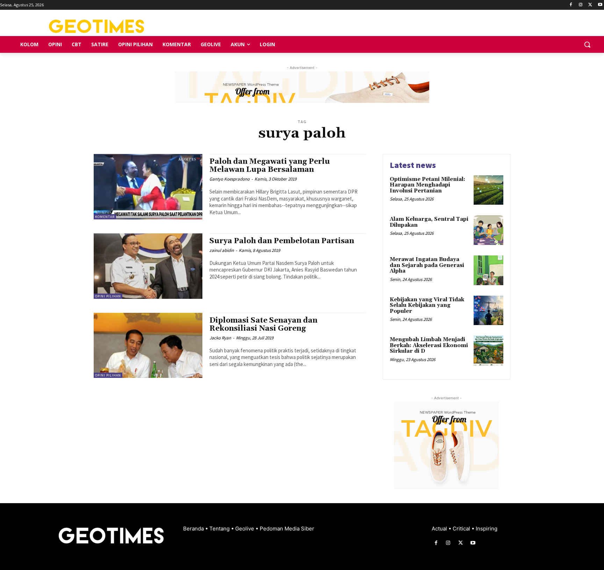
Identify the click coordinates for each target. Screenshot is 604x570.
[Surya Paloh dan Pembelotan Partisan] (148, 266)
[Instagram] (581, 5)
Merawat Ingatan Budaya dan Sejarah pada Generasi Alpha (427, 265)
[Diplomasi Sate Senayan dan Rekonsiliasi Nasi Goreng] (148, 345)
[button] (587, 44)
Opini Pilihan (108, 296)
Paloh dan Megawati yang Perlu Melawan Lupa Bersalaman (269, 165)
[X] (590, 5)
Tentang (220, 528)
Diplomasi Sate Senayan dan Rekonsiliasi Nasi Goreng (263, 324)
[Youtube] (600, 5)
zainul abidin (221, 250)
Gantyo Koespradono (229, 179)
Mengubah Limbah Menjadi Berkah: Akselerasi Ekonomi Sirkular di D (429, 345)
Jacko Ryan (220, 338)
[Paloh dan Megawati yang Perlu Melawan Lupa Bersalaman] (148, 186)
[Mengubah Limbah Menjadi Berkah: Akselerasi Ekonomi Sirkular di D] (488, 350)
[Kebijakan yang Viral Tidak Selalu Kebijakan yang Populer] (488, 310)
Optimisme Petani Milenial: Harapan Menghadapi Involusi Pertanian (427, 185)
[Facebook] (571, 5)
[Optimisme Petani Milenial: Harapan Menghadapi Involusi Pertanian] (488, 190)
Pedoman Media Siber (287, 528)
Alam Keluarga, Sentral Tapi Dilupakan (429, 222)
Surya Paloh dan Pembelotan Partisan (281, 241)
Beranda (194, 528)
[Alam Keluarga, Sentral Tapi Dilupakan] (488, 230)
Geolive (245, 528)
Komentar (105, 216)
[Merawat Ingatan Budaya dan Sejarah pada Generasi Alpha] (488, 270)
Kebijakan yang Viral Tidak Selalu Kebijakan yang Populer (427, 305)
